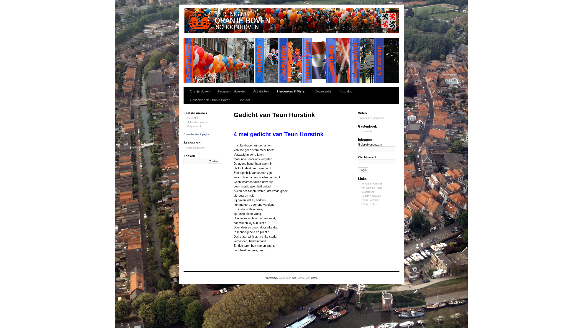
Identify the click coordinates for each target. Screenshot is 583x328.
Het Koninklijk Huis (371, 187)
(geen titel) (193, 118)
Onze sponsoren (195, 147)
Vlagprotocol (194, 126)
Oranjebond (367, 191)
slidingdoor (219, 60)
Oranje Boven (200, 91)
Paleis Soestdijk (370, 200)
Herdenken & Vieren (291, 91)
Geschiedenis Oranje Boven (210, 99)
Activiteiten (261, 91)
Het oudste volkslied (198, 122)
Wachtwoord (367, 157)
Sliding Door (303, 278)
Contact (244, 99)
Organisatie (323, 91)
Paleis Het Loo (369, 204)
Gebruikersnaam (370, 144)
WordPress (285, 278)
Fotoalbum (347, 91)
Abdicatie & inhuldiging (372, 118)
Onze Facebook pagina (197, 134)
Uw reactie (367, 131)
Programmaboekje (231, 91)
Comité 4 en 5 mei (371, 196)
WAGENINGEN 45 (371, 183)
